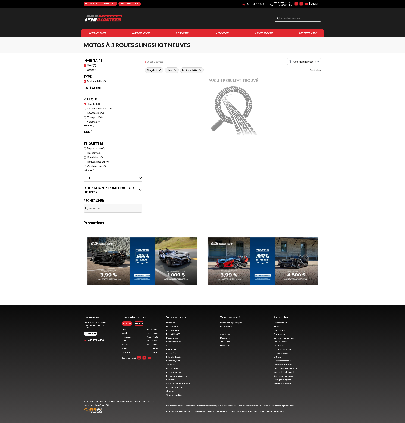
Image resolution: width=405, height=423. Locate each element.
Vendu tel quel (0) (96, 165)
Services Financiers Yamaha (286, 338)
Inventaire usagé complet (231, 322)
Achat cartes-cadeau (282, 383)
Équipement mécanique (176, 376)
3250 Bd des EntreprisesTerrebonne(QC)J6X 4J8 (281, 3)
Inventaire (170, 322)
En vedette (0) (94, 152)
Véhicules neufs (97, 32)
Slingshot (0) (93, 103)
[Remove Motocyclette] (200, 70)
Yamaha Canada (280, 341)
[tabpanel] (140, 340)
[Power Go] (119, 410)
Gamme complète (174, 395)
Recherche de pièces (283, 364)
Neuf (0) (91, 65)
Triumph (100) (95, 117)
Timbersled (171, 364)
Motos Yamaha (172, 330)
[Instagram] (301, 4)
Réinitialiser (315, 70)
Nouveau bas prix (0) (98, 161)
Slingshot (170, 391)
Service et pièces (264, 32)
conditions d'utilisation (254, 411)
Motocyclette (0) (96, 81)
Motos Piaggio (172, 338)
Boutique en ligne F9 (282, 379)
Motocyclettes (172, 326)
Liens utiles (281, 316)
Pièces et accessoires (283, 360)
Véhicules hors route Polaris (178, 383)
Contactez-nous (307, 32)
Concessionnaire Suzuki (284, 376)
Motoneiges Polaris (174, 387)
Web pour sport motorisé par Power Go (137, 401)
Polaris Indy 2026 (173, 360)
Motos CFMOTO (173, 334)
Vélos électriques (173, 341)
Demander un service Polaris (286, 368)
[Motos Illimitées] (123, 18)
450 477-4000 (257, 4)
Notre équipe (279, 330)
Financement (183, 32)
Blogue (277, 326)
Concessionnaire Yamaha (285, 372)
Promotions (222, 32)
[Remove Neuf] (175, 70)
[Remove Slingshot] (159, 70)
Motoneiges (171, 353)
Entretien (278, 357)
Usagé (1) (92, 69)
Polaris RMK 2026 (173, 357)
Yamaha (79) (93, 121)
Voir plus (88, 126)
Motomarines (172, 368)
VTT (168, 345)
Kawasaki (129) (95, 112)
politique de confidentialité (228, 411)
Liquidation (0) (95, 157)
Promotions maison (282, 349)
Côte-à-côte (171, 349)
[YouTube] (306, 4)
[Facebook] (296, 4)
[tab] (127, 323)
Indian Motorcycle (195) (100, 108)
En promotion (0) (96, 148)
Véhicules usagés (140, 32)
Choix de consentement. (275, 411)
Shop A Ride (105, 405)
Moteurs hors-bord (174, 372)
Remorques (171, 379)
